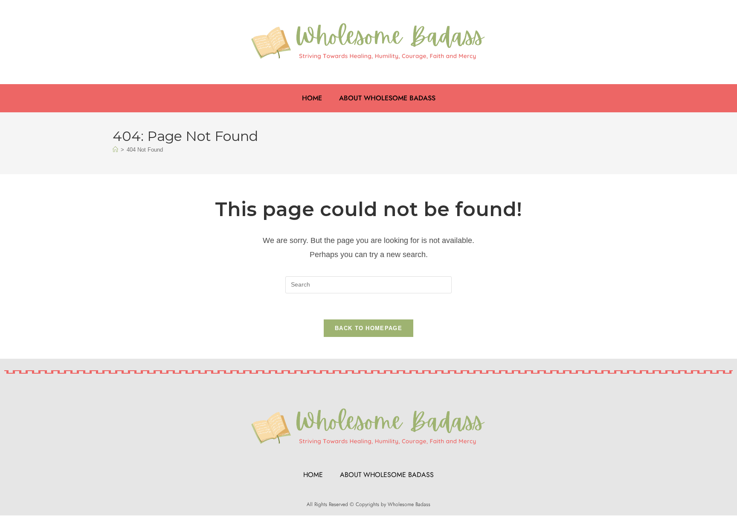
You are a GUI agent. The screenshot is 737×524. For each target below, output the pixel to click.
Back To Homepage (368, 328)
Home (312, 98)
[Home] (115, 149)
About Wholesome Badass (387, 98)
